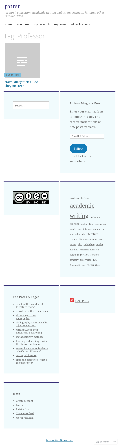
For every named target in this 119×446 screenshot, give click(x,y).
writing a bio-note (26, 355)
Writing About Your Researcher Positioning (29, 331)
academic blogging (79, 198)
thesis (90, 265)
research (84, 249)
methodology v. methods (29, 336)
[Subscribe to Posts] (72, 301)
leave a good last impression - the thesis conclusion (32, 342)
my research (42, 24)
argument (95, 217)
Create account (24, 400)
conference (76, 228)
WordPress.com (24, 417)
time (97, 265)
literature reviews (88, 239)
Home (8, 24)
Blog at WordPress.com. (59, 440)
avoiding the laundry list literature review (29, 305)
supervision (85, 259)
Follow (78, 148)
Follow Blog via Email (86, 103)
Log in (19, 405)
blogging (74, 223)
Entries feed (22, 409)
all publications (80, 24)
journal (101, 228)
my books (60, 24)
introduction (89, 228)
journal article (77, 234)
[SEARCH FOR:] (31, 105)
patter (12, 6)
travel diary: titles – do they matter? (21, 84)
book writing (87, 223)
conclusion (100, 223)
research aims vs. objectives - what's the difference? (32, 350)
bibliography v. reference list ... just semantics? (32, 324)
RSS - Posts (82, 301)
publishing (89, 244)
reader (99, 244)
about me (23, 24)
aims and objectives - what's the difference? (31, 361)
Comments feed (25, 413)
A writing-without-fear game (32, 311)
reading (74, 249)
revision (84, 254)
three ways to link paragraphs (26, 317)
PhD (80, 244)
